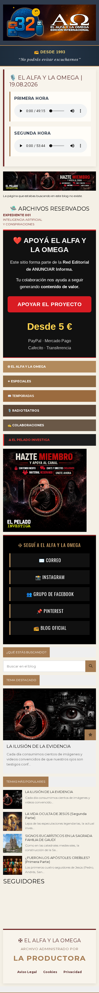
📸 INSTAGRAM (50, 577)
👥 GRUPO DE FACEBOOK (50, 594)
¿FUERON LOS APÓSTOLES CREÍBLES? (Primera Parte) (57, 860)
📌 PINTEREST (50, 611)
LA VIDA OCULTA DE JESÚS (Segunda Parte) (56, 816)
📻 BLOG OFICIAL (50, 628)
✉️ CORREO (50, 560)
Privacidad (72, 972)
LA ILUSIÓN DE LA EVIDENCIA (39, 746)
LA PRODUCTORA (49, 958)
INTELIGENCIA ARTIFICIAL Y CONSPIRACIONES (22, 219)
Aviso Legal (27, 972)
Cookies (50, 972)
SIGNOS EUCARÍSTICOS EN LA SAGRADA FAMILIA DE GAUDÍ (58, 838)
